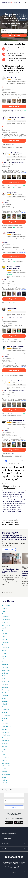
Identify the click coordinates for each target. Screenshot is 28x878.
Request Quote (14, 106)
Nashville (4, 746)
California (9, 863)
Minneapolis (5, 684)
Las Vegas (5, 695)
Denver (4, 636)
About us (5, 849)
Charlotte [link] (13, 7)
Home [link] (3, 7)
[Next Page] (25, 461)
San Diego (5, 628)
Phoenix (4, 608)
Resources (5, 844)
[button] (4, 101)
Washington (5, 642)
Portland (4, 729)
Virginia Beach (6, 774)
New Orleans (6, 670)
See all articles (8, 549)
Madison (4, 780)
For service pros (7, 839)
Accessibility (22, 863)
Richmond (5, 771)
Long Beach (5, 617)
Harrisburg (5, 732)
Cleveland (5, 721)
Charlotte (5, 707)
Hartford (4, 639)
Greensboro (6, 710)
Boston (4, 676)
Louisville (5, 667)
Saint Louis (5, 693)
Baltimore (5, 673)
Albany (4, 698)
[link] (14, 81)
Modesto (5, 622)
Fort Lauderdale (7, 645)
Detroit (4, 679)
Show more (23, 97)
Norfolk (4, 769)
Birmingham (6, 605)
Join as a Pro (17, 2)
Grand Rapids (6, 681)
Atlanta (4, 659)
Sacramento (6, 625)
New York (5, 701)
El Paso (4, 755)
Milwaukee (5, 783)
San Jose (4, 634)
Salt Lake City (6, 766)
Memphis (5, 743)
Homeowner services (9, 833)
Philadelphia (6, 735)
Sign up (14, 807)
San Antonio (6, 763)
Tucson (4, 611)
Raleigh (4, 712)
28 (22, 460)
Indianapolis (5, 664)
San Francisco (6, 631)
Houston (4, 760)
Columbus (5, 724)
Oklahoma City (6, 726)
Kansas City (5, 690)
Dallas (4, 752)
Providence (5, 741)
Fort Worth (5, 757)
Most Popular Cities (8, 790)
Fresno (4, 614)
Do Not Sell (15, 863)
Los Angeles (6, 619)
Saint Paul (5, 687)
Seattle (4, 777)
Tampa (4, 656)
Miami (4, 650)
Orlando (4, 653)
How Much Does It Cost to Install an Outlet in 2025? (10, 571)
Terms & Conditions (14, 867)
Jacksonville (5, 648)
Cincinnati (5, 718)
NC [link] (8, 7)
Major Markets (8, 601)
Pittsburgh (5, 738)
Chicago (4, 662)
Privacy (5, 863)
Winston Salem (6, 715)
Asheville (5, 704)
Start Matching (14, 35)
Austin (4, 749)
